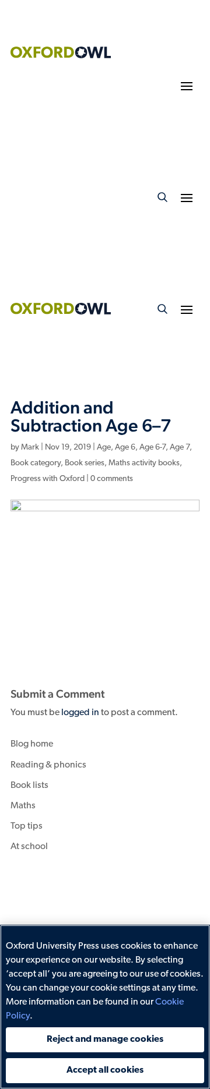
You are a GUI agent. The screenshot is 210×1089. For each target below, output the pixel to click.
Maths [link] (23, 806)
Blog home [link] (31, 744)
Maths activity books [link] (144, 463)
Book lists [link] (29, 785)
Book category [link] (35, 463)
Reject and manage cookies (105, 1039)
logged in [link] (80, 712)
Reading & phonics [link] (48, 765)
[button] (186, 85)
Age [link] (104, 447)
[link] (60, 56)
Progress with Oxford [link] (47, 479)
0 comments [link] (111, 479)
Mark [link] (30, 447)
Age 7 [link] (180, 447)
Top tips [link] (26, 826)
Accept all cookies (105, 1070)
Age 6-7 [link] (152, 447)
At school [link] (29, 846)
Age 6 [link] (125, 447)
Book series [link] (84, 463)
